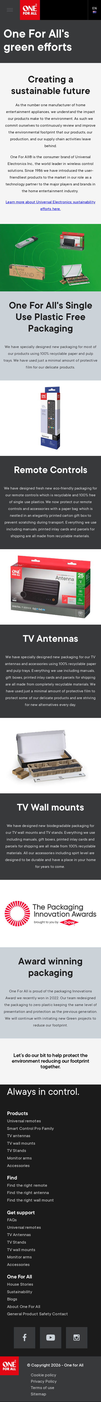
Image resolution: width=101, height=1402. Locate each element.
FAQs (12, 1220)
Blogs (12, 1299)
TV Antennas (19, 1235)
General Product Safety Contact (37, 1314)
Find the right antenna (28, 1193)
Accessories (18, 1166)
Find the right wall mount (30, 1200)
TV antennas (18, 1136)
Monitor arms (19, 1158)
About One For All (23, 1307)
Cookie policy (43, 1375)
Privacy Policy (44, 1381)
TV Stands (16, 1151)
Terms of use (42, 1388)
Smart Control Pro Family (30, 1129)
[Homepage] (30, 10)
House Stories (20, 1284)
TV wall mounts (21, 1143)
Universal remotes (24, 1121)
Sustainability (19, 1292)
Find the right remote (27, 1185)
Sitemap (38, 1394)
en (96, 12)
